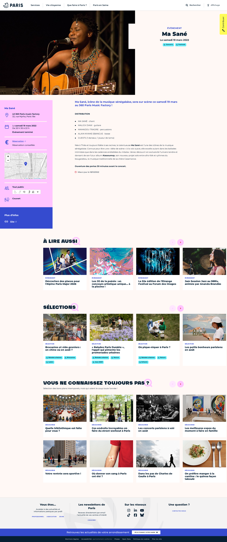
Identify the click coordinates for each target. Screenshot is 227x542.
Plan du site (157, 539)
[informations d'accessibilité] (26, 192)
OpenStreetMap (37, 178)
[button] (25, 164)
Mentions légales (72, 539)
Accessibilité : (96, 539)
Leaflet (26, 178)
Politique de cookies (141, 539)
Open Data (126, 539)
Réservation (18, 141)
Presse (117, 539)
